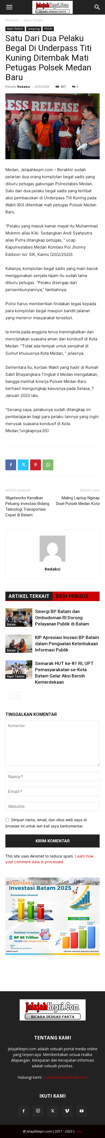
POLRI (48, 29)
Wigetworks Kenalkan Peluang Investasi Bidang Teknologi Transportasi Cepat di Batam (27, 506)
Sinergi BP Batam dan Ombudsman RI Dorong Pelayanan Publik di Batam (62, 618)
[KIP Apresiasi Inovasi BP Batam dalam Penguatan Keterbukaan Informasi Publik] (18, 643)
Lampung (34, 29)
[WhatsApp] (48, 464)
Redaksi (23, 86)
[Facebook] (10, 464)
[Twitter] (23, 464)
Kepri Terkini (33, 20)
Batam (11, 624)
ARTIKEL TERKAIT (29, 596)
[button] (9, 7)
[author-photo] (52, 561)
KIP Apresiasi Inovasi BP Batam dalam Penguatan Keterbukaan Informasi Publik (67, 644)
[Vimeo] (67, 1111)
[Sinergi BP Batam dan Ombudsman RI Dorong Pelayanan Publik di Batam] (18, 617)
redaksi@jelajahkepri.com (65, 1077)
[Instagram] (38, 1111)
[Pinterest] (35, 464)
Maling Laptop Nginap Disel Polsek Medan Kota (78, 500)
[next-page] (17, 695)
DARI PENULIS (72, 596)
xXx (79, 1131)
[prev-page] (8, 695)
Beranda (12, 20)
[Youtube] (81, 1111)
